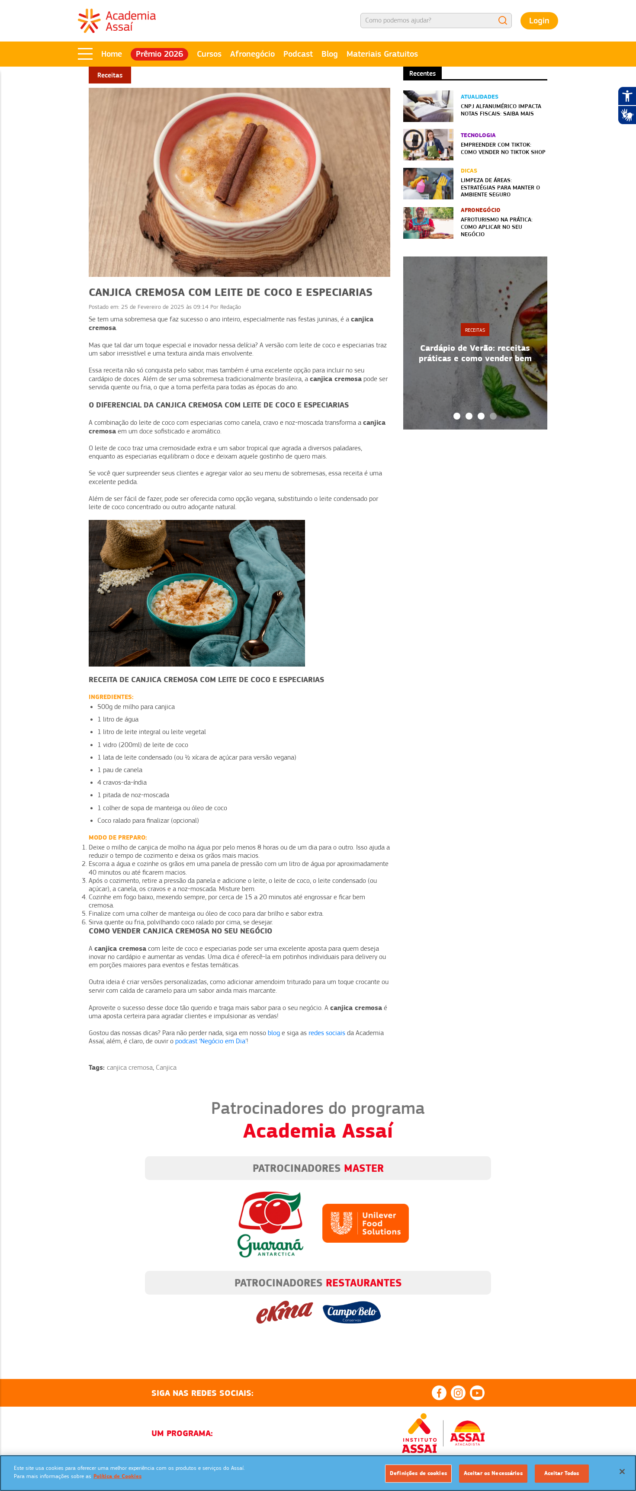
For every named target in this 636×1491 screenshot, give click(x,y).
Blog (329, 54)
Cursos (209, 54)
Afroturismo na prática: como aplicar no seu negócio (497, 226)
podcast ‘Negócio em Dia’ (211, 1041)
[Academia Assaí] (117, 20)
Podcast (298, 54)
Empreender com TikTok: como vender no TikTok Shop (503, 148)
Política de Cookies (117, 1476)
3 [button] (481, 416)
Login (539, 21)
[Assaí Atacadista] (467, 1433)
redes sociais (326, 1033)
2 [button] (469, 416)
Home (111, 54)
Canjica (166, 1067)
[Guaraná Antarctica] (270, 1223)
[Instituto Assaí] (419, 1433)
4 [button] (493, 416)
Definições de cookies (418, 1473)
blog (274, 1033)
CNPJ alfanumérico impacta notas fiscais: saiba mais (501, 110)
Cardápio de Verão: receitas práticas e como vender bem (475, 353)
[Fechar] (622, 1471)
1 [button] (456, 416)
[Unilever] (365, 1223)
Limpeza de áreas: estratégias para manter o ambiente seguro (500, 187)
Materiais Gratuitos (382, 54)
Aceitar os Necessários (493, 1473)
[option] (475, 343)
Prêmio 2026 (159, 54)
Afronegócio (252, 54)
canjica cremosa (130, 1067)
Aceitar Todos (561, 1473)
